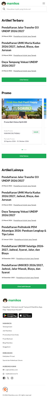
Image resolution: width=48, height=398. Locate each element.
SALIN (36, 132)
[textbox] (24, 9)
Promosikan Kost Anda (11, 335)
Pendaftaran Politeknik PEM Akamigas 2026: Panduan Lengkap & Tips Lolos (24, 230)
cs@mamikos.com (11, 370)
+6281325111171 (11, 374)
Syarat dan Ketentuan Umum (13, 360)
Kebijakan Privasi (9, 356)
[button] (24, 9)
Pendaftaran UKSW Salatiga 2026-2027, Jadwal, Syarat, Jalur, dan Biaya (23, 249)
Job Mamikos (7, 331)
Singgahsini (6, 347)
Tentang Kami (7, 327)
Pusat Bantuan (8, 339)
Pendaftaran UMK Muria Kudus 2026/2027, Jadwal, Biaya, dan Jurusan (21, 46)
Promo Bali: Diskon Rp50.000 (15, 122)
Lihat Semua (24, 80)
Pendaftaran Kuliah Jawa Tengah (25, 36)
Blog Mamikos (8, 343)
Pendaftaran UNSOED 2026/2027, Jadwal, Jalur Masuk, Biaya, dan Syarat (23, 268)
